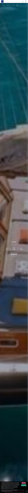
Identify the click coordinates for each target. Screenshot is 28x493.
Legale (12, 491)
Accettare (24, 485)
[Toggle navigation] (25, 1)
